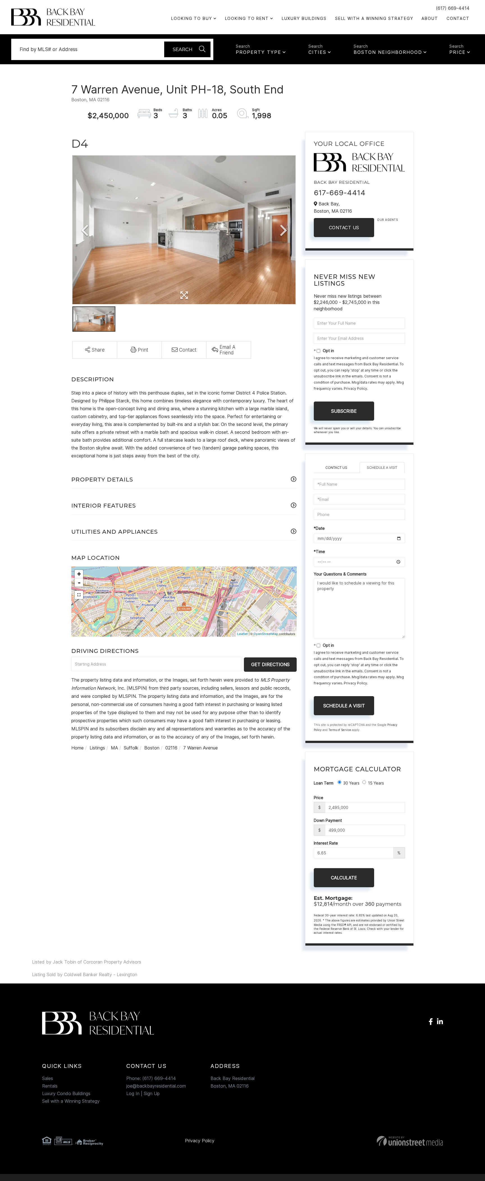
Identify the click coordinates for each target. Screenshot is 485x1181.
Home (77, 748)
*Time (319, 551)
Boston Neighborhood (388, 52)
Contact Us (344, 227)
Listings (97, 748)
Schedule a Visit (382, 467)
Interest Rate (326, 843)
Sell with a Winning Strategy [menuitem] (374, 18)
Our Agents (387, 219)
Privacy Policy (355, 388)
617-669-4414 (339, 192)
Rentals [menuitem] (50, 1086)
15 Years (376, 783)
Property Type (258, 52)
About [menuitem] (430, 18)
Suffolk (131, 748)
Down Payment (328, 820)
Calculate (344, 877)
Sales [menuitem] (47, 1078)
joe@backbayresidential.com (156, 1086)
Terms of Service (339, 729)
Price (457, 52)
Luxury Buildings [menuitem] (304, 18)
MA (114, 748)
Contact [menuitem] (458, 18)
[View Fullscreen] (79, 595)
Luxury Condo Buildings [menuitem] (66, 1093)
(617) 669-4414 (453, 8)
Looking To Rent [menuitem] (247, 18)
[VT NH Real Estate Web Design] (378, 1141)
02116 (171, 748)
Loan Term (323, 783)
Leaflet (242, 634)
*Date (319, 528)
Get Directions (270, 664)
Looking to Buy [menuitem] (191, 18)
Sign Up (152, 1093)
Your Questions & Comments (340, 574)
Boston (151, 748)
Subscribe (344, 411)
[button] (187, 49)
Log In (132, 1093)
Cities (317, 52)
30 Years (351, 783)
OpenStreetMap (265, 634)
